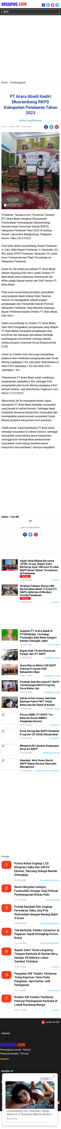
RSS (58, 1102)
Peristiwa (53, 645)
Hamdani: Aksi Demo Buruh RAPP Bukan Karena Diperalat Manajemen (38, 763)
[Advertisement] (30, 48)
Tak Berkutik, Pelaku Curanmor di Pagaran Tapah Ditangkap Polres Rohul (36, 934)
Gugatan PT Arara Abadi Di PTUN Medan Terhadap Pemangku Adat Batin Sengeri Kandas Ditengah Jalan (38, 635)
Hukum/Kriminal (50, 880)
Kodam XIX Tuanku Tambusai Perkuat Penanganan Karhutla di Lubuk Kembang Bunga (35, 1000)
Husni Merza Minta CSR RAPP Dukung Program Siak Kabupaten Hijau (38, 669)
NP (7, 11)
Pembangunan (18, 82)
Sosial (56, 580)
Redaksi (4, 1059)
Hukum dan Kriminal (47, 771)
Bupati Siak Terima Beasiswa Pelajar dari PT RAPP (37, 652)
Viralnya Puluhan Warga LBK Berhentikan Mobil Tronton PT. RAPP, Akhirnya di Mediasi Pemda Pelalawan (38, 590)
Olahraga (53, 990)
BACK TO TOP (53, 1022)
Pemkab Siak (52, 658)
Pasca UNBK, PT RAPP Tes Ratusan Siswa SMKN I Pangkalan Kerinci (36, 718)
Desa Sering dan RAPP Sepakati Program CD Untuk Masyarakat (39, 732)
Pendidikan (53, 900)
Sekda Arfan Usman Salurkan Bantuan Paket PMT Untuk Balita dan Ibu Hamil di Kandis (38, 701)
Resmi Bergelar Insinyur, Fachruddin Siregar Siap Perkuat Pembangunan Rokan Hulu (36, 890)
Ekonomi (54, 725)
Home (4, 82)
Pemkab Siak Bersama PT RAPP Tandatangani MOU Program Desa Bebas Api (39, 685)
